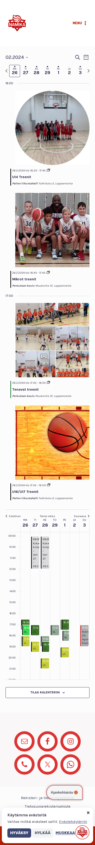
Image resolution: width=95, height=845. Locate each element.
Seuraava (80, 516)
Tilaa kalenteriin (45, 692)
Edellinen (15, 516)
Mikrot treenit (24, 279)
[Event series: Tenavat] (48, 382)
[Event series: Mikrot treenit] (48, 272)
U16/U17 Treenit (25, 491)
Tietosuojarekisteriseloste (48, 806)
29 (55, 525)
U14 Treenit (21, 177)
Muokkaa (65, 832)
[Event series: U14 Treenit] (48, 170)
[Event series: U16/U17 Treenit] (48, 485)
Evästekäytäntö (73, 821)
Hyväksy (19, 832)
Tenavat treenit (25, 389)
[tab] (14, 71)
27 (35, 525)
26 (25, 525)
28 (45, 525)
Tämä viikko (47, 516)
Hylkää (42, 832)
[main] (47, 379)
